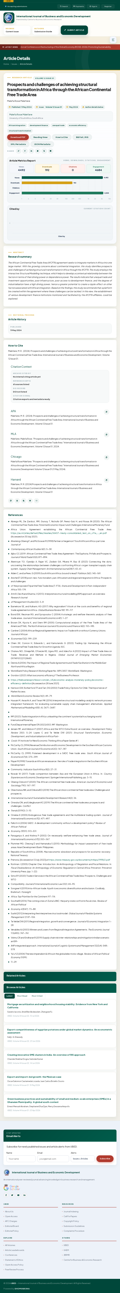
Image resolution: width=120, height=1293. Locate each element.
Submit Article (75, 30)
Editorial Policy (12, 1231)
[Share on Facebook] (25, 151)
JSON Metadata (42, 144)
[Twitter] (12, 1195)
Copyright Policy (71, 1221)
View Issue (64, 144)
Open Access (11, 1216)
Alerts (73, 1152)
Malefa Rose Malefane (18, 100)
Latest (9, 996)
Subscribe (105, 1158)
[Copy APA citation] (106, 412)
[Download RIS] (23, 500)
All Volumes (10, 1245)
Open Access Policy (14, 1265)
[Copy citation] (10, 500)
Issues (14, 64)
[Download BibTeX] (17, 500)
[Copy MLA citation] (106, 434)
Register (108, 6)
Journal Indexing (71, 1211)
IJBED (66, 1245)
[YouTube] (18, 1195)
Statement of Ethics (14, 1260)
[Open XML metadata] (30, 500)
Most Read (22, 996)
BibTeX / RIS (82, 137)
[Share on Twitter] (44, 151)
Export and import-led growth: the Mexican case (34, 1076)
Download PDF (18, 137)
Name (9, 1152)
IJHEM (66, 1250)
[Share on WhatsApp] (37, 151)
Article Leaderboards (14, 1250)
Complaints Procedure (74, 1231)
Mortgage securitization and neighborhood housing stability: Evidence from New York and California (57, 1006)
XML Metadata (18, 144)
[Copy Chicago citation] (106, 457)
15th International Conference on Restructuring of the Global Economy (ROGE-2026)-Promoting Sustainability (58, 47)
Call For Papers (70, 1216)
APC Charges (11, 1221)
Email (39, 1152)
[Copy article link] (18, 151)
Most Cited (37, 996)
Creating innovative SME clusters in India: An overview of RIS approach (46, 1054)
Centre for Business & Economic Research (83, 1260)
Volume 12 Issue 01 (44, 78)
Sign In (94, 6)
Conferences (11, 1255)
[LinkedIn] (24, 1195)
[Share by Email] (50, 151)
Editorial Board (12, 1226)
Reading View (41, 137)
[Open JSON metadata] (36, 500)
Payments (80, 6)
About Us (9, 1211)
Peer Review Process (14, 1269)
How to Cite (62, 137)
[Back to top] (113, 1288)
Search (65, 6)
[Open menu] (113, 39)
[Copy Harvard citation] (106, 480)
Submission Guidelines (74, 1226)
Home (6, 64)
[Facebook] (6, 1195)
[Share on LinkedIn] (31, 151)
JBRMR (67, 1255)
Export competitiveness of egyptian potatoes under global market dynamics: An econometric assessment (59, 1031)
